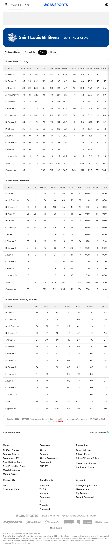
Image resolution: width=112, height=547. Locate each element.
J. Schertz (9, 156)
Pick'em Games (11, 450)
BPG (103, 187)
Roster (53, 52)
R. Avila (8, 74)
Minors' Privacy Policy (87, 458)
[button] (5, 4)
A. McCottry (10, 95)
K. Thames (10, 101)
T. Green (9, 88)
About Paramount (49, 458)
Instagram (45, 493)
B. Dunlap (9, 122)
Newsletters (82, 489)
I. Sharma (9, 108)
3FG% (88, 68)
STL (78, 187)
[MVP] (87, 521)
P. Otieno (9, 129)
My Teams (81, 493)
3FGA (80, 68)
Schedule (30, 52)
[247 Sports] (12, 521)
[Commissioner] (72, 521)
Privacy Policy (83, 454)
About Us (44, 450)
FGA (57, 68)
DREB (52, 187)
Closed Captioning (86, 463)
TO (77, 306)
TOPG (89, 306)
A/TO (103, 306)
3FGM (71, 68)
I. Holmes (9, 149)
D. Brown (9, 81)
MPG (35, 68)
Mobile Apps (9, 474)
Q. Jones (9, 115)
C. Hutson (9, 142)
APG (67, 306)
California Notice (85, 467)
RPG (70, 187)
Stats (42, 52)
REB (62, 187)
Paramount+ (46, 462)
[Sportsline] (33, 521)
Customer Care (11, 489)
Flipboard (45, 509)
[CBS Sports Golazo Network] (79, 515)
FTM (96, 68)
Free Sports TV (11, 458)
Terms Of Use (83, 450)
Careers (44, 454)
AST (55, 306)
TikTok (43, 489)
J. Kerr (8, 136)
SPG (86, 187)
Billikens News (12, 52)
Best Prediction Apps (14, 466)
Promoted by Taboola (98, 432)
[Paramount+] (52, 521)
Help (5, 485)
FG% (64, 68)
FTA (103, 68)
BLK (95, 187)
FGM (50, 68)
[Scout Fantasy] (102, 521)
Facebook (45, 497)
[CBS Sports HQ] (50, 515)
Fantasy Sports (11, 454)
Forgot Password (85, 497)
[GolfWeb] (56, 527)
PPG (42, 68)
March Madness (11, 470)
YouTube (44, 485)
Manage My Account (87, 485)
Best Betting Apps (12, 462)
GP (22, 68)
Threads (44, 505)
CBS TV (44, 466)
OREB (42, 187)
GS (28, 68)
